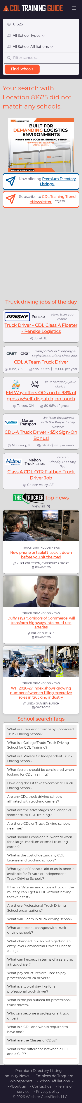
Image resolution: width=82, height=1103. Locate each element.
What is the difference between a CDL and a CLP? (38, 1051)
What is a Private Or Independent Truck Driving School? (39, 758)
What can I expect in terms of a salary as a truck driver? (40, 961)
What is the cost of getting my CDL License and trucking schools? (35, 857)
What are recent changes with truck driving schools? (36, 930)
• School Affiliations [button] (53, 1081)
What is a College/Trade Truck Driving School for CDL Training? (38, 745)
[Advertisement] (41, 253)
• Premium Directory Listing (37, 1071)
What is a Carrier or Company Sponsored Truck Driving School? (40, 731)
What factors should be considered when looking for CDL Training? (40, 772)
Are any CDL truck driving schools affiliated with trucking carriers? (34, 799)
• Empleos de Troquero (53, 1076)
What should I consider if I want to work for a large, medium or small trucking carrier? (39, 842)
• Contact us (40, 1086)
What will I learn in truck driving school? (40, 919)
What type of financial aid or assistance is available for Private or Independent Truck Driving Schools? (40, 874)
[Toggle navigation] (73, 8)
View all (38, 506)
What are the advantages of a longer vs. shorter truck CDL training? (39, 812)
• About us (17, 1086)
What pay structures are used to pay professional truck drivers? (36, 975)
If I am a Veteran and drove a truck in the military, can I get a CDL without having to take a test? (40, 892)
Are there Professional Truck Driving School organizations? (36, 908)
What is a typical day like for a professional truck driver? (31, 988)
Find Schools (22, 69)
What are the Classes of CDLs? (32, 1040)
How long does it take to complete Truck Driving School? (40, 785)
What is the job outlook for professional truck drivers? (39, 1002)
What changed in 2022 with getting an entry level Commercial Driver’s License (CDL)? (39, 946)
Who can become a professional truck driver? (38, 1015)
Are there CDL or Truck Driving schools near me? (38, 826)
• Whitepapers (19, 1081)
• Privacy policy (46, 1092)
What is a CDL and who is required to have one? (37, 1029)
